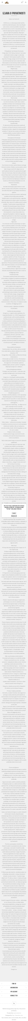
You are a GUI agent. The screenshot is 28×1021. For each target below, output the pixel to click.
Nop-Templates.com (17, 1015)
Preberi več (14, 516)
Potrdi (14, 513)
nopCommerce (17, 1013)
